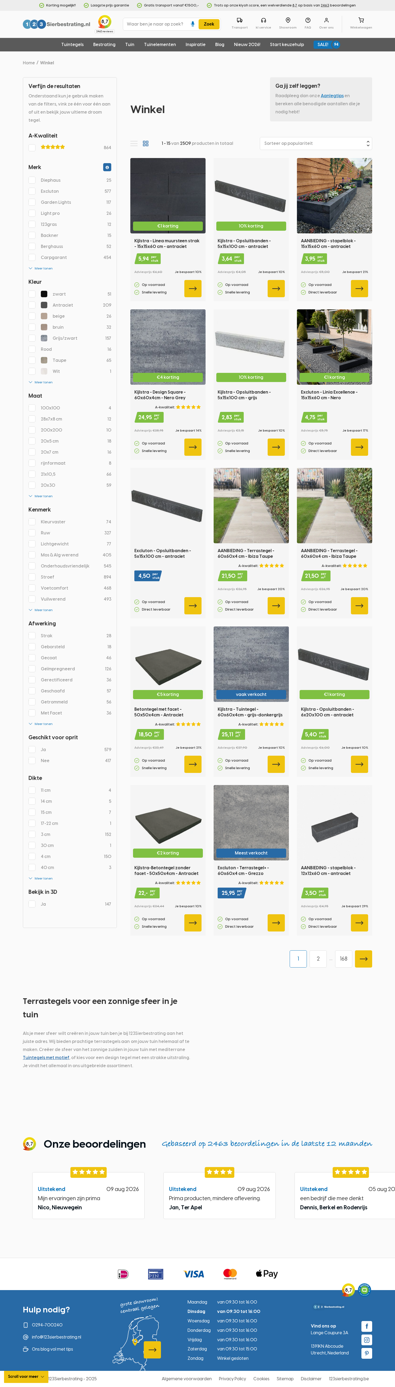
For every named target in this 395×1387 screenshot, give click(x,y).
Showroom (288, 27)
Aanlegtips (332, 95)
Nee (76, 760)
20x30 (76, 485)
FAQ (308, 27)
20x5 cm (76, 441)
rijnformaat (76, 463)
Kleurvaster (76, 521)
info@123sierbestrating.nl (56, 1337)
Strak (76, 635)
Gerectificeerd (76, 679)
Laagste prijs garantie (110, 5)
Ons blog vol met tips (52, 1349)
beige (82, 316)
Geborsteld (76, 646)
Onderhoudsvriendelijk (76, 566)
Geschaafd (76, 691)
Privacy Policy (232, 1378)
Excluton (76, 191)
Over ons (326, 27)
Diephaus (76, 180)
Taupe (82, 360)
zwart (82, 294)
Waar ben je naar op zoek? (155, 24)
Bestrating (104, 44)
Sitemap (285, 1378)
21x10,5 (76, 474)
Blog (219, 44)
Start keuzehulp (287, 44)
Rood (76, 349)
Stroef (76, 577)
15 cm (76, 812)
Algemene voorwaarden (187, 1378)
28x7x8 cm (76, 419)
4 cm (76, 856)
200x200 (76, 430)
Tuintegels (72, 44)
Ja (76, 749)
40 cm (76, 867)
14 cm (76, 801)
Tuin (129, 44)
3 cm (76, 834)
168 (343, 958)
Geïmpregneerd (76, 668)
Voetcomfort (76, 588)
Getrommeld (76, 702)
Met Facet (76, 713)
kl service (263, 27)
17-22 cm (76, 823)
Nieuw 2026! (247, 44)
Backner (76, 235)
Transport (240, 27)
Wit (82, 371)
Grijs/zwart (82, 338)
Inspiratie (196, 44)
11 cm (76, 790)
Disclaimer (311, 1378)
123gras (76, 224)
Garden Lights (76, 202)
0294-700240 (47, 1325)
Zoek (209, 24)
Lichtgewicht (76, 544)
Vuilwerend (76, 599)
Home (29, 62)
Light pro (76, 213)
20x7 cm (76, 452)
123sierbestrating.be (349, 1378)
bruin (82, 327)
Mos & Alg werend (76, 555)
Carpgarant (76, 257)
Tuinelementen (160, 44)
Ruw (76, 532)
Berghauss (76, 246)
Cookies (261, 1378)
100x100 (76, 408)
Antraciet (82, 305)
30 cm (76, 845)
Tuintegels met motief (46, 1057)
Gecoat (76, 657)
